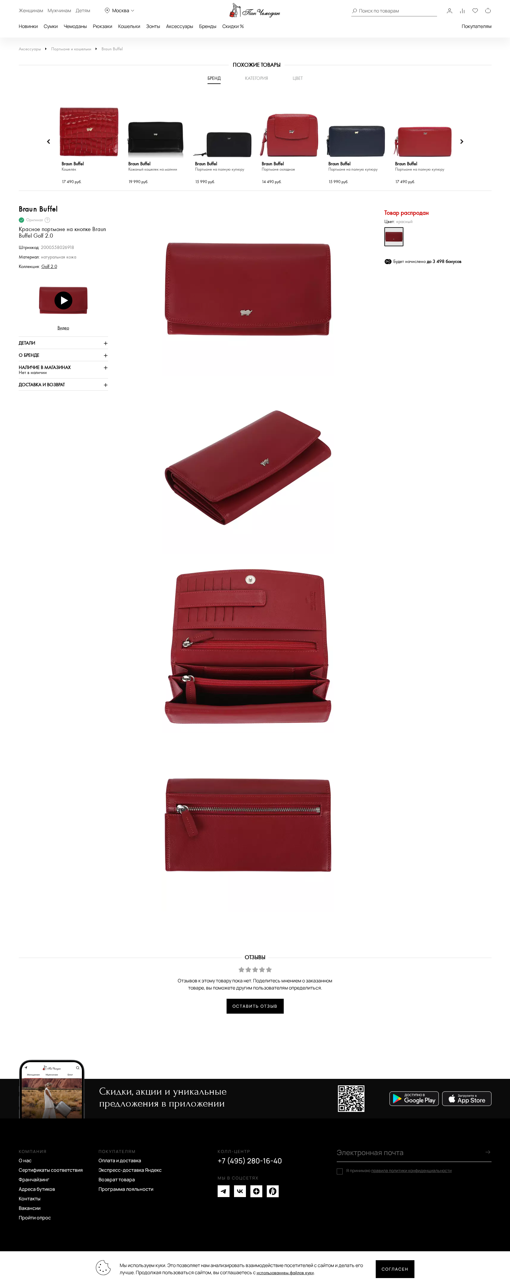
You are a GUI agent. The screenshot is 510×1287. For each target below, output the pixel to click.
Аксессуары (179, 26)
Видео (63, 328)
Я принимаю (399, 1170)
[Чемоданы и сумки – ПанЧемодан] (255, 10)
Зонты (153, 26)
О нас (25, 1160)
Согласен (395, 1269)
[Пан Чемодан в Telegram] (224, 1191)
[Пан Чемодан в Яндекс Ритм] (273, 1191)
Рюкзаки (102, 26)
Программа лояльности (126, 1189)
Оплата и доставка (120, 1160)
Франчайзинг (34, 1179)
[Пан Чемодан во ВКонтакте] (240, 1191)
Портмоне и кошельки (71, 49)
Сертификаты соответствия (51, 1170)
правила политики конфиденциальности (411, 1170)
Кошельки (129, 26)
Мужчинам (59, 10)
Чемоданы (75, 26)
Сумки (51, 26)
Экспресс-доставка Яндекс (130, 1170)
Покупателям (477, 26)
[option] (89, 142)
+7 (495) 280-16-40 (250, 1160)
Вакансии (29, 1208)
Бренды (207, 26)
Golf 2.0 (49, 266)
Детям (83, 10)
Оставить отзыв (255, 1006)
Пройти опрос (35, 1217)
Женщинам (31, 10)
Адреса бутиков (37, 1189)
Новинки (28, 26)
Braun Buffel (112, 49)
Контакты (29, 1198)
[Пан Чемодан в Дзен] (256, 1191)
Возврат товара (117, 1179)
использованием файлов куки (285, 1272)
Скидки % (233, 26)
